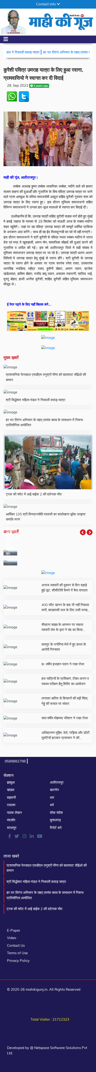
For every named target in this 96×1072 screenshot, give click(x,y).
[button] (83, 532)
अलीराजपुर (57, 782)
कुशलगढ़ (55, 820)
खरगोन (54, 790)
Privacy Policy (18, 960)
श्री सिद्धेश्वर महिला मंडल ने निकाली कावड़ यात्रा (36, 881)
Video (11, 938)
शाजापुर (12, 827)
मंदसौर (11, 820)
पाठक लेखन (14, 812)
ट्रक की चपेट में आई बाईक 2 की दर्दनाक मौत (34, 909)
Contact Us (16, 945)
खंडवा (10, 790)
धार (52, 797)
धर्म (52, 805)
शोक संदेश (56, 812)
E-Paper (13, 930)
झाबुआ (11, 782)
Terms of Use (17, 953)
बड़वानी (11, 797)
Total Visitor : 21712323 (50, 1019)
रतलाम (11, 805)
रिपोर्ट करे (56, 827)
